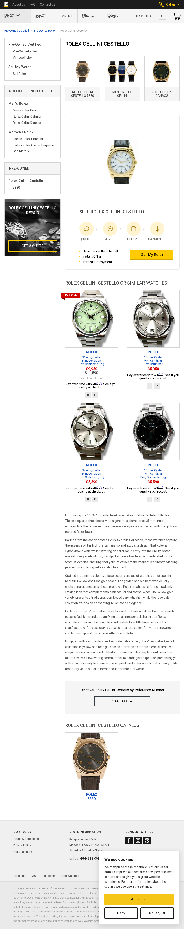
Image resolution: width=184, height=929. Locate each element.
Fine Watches (88, 16)
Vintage (67, 16)
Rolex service (112, 16)
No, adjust (157, 913)
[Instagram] (138, 840)
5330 (16, 187)
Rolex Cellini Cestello (25, 181)
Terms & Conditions (26, 838)
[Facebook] (129, 840)
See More (19, 151)
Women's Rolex (20, 132)
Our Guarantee (22, 851)
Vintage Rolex (22, 57)
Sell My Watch (19, 67)
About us (18, 4)
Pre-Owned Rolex (12, 16)
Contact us (47, 4)
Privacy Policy (22, 845)
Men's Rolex (18, 104)
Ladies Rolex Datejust (28, 139)
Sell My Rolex (40, 16)
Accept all (139, 899)
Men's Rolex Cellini (25, 110)
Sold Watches (70, 875)
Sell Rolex (19, 74)
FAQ (32, 4)
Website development (96, 921)
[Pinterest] (147, 840)
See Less (120, 701)
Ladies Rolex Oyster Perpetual (34, 145)
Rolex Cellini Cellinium (28, 116)
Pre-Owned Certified (16, 30)
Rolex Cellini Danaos (27, 123)
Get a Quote (32, 246)
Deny (121, 913)
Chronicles (142, 16)
